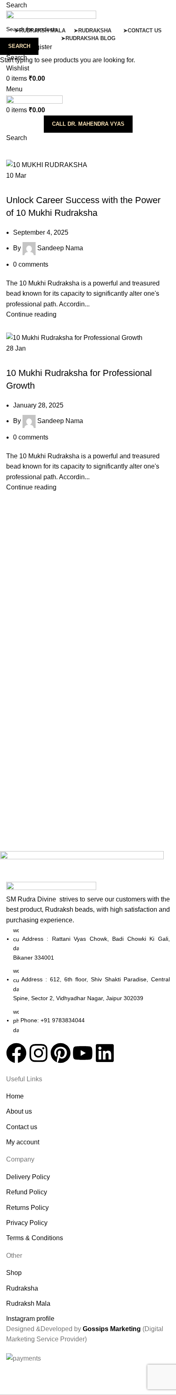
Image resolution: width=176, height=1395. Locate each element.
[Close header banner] (10, 1374)
